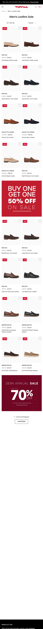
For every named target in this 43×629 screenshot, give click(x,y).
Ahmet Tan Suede (7, 137)
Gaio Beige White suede (9, 60)
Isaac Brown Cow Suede (30, 253)
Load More (22, 421)
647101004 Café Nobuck (9, 370)
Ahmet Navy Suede (28, 137)
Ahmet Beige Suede (8, 176)
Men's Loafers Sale (14, 11)
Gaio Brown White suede (30, 60)
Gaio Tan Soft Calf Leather (10, 291)
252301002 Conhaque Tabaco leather (9, 331)
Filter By (12, 23)
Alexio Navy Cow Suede (29, 99)
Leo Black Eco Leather (29, 291)
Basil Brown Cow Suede (9, 253)
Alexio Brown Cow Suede (10, 99)
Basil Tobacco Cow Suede (30, 176)
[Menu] (2, 7)
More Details (34, 2)
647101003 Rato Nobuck (30, 370)
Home (4, 11)
